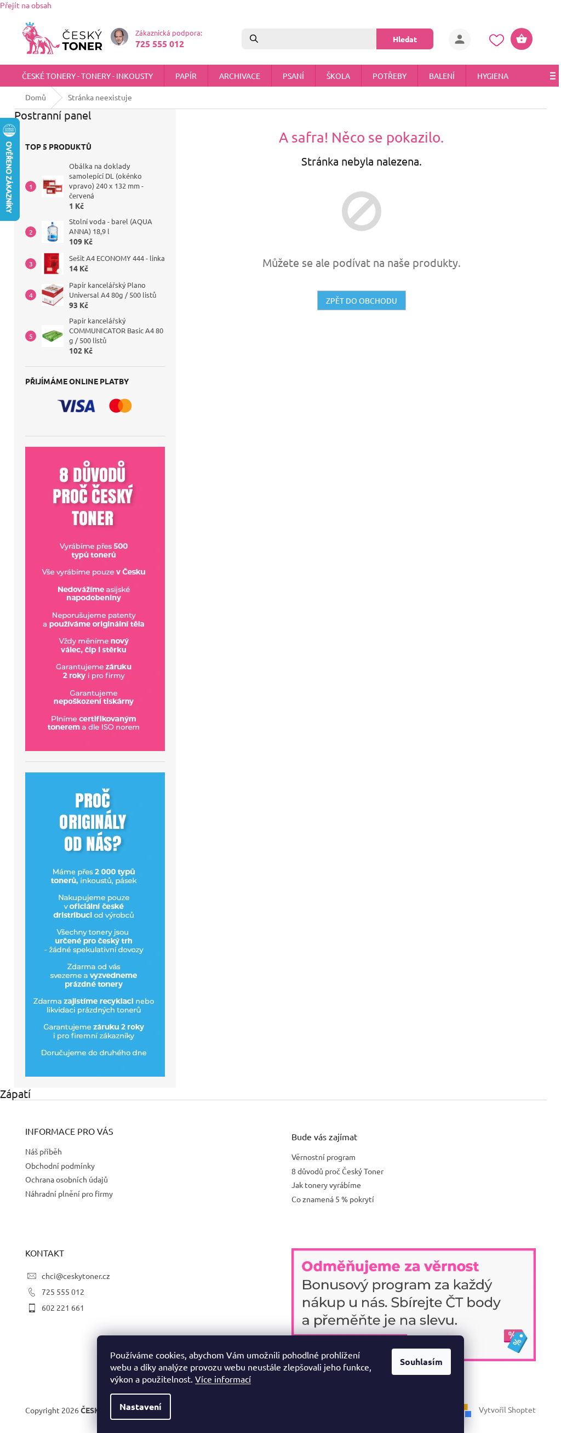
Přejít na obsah (25, 5)
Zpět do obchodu (357, 300)
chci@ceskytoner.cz (72, 1276)
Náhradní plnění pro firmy (65, 1193)
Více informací (219, 1378)
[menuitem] (87, 76)
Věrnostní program (320, 1157)
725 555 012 (59, 1291)
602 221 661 (59, 1307)
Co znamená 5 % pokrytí (329, 1199)
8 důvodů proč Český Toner (334, 1171)
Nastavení (137, 1406)
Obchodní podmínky (56, 1165)
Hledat (401, 39)
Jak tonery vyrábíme (322, 1185)
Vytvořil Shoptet (503, 1409)
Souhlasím (417, 1361)
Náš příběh (39, 1151)
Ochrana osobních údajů (62, 1179)
